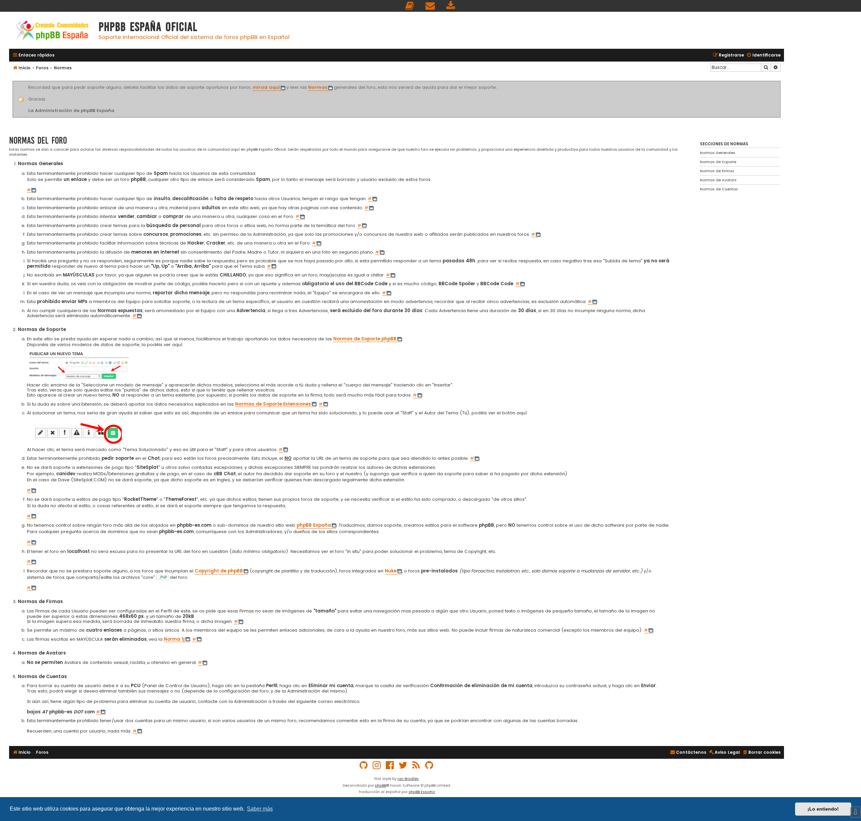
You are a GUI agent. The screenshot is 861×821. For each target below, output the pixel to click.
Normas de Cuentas (719, 189)
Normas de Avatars (718, 180)
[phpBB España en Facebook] (390, 765)
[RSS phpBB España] (416, 765)
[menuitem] (410, 6)
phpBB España (422, 791)
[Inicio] (52, 31)
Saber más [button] (260, 809)
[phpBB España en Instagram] (377, 765)
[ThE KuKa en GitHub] (429, 765)
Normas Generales (717, 152)
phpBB (380, 785)
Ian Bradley (408, 778)
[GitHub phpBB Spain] (364, 765)
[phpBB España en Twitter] (403, 765)
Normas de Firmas (717, 171)
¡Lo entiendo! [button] (823, 809)
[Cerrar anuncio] (780, 82)
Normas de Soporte (718, 161)
